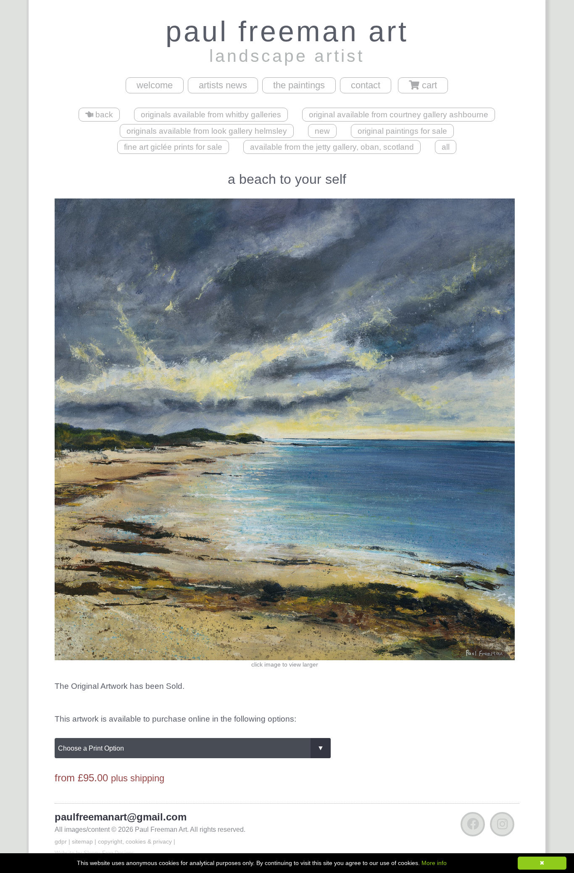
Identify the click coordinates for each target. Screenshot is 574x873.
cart (428, 85)
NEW (322, 131)
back (103, 114)
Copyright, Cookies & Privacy (135, 841)
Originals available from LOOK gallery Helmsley (206, 131)
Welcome (155, 85)
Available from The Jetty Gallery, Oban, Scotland (332, 147)
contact (365, 85)
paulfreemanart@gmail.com (121, 817)
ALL (446, 147)
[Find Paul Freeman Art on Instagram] (502, 826)
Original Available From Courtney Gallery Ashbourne (398, 114)
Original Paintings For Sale (402, 131)
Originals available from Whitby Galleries (211, 114)
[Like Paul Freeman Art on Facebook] (473, 826)
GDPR (61, 841)
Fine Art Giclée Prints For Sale (173, 147)
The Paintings (299, 85)
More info (434, 863)
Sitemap (82, 841)
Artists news (223, 85)
